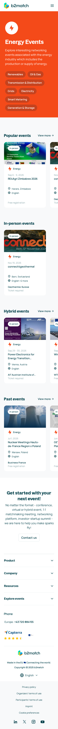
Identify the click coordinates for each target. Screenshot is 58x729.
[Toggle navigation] (52, 5)
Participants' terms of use (29, 699)
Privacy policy (29, 686)
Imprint (29, 706)
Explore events (14, 598)
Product (9, 560)
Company (10, 573)
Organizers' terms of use (29, 693)
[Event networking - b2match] (16, 5)
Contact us (29, 538)
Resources (11, 586)
